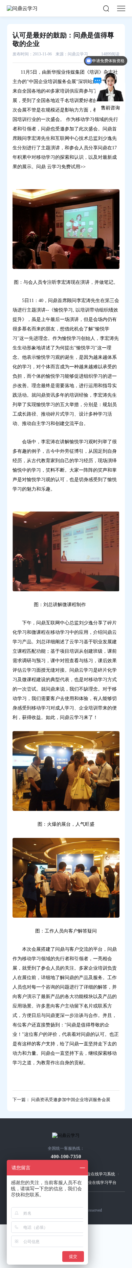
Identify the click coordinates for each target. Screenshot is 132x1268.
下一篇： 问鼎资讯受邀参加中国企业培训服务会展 (61, 1099)
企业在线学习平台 (100, 1182)
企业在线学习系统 (99, 1174)
